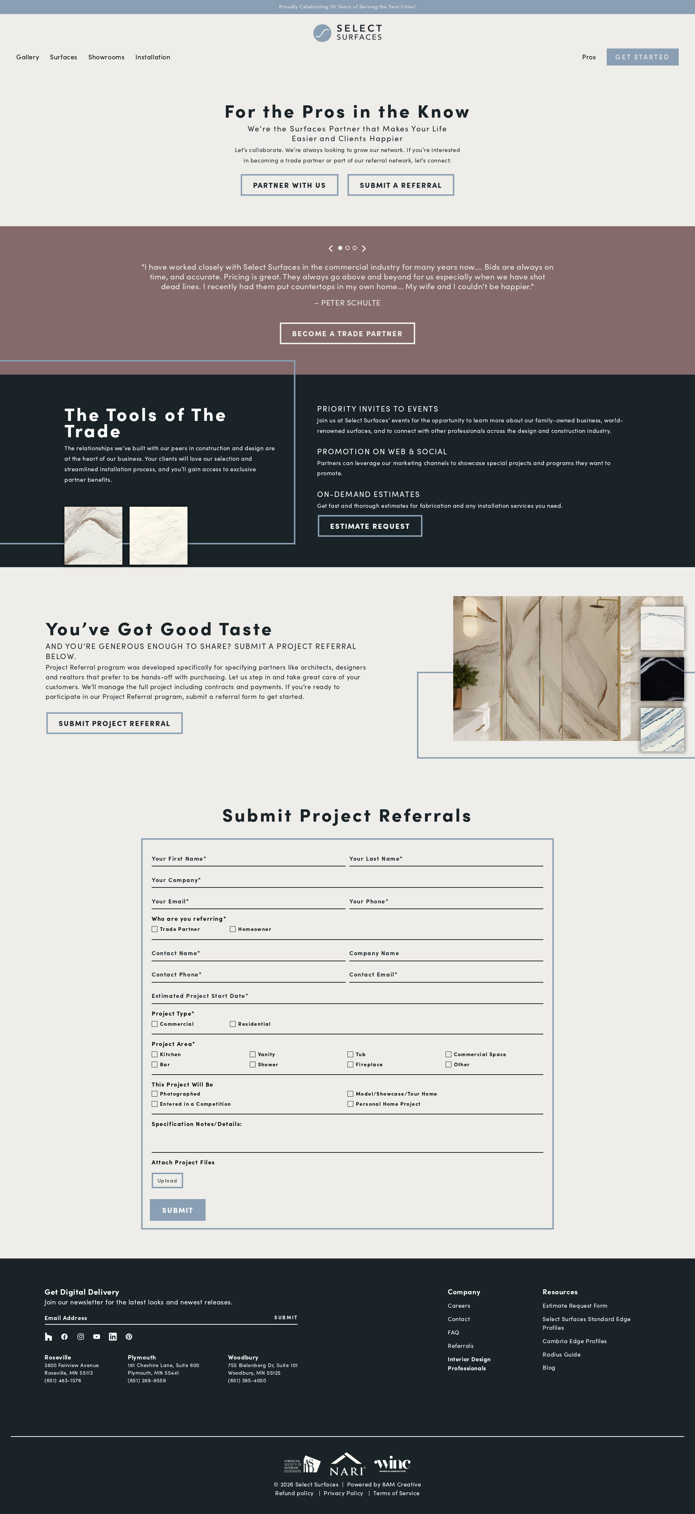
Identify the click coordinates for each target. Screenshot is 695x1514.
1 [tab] (340, 248)
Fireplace (369, 1064)
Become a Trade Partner (347, 333)
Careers (459, 1305)
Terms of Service (396, 1493)
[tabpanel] (347, 288)
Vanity (266, 1054)
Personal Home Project (388, 1103)
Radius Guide (562, 1354)
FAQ (454, 1332)
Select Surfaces (317, 1484)
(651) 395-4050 (247, 1380)
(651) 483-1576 (63, 1380)
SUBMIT (286, 1317)
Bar (165, 1064)
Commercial (177, 1023)
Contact (459, 1319)
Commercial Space (480, 1054)
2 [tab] (347, 248)
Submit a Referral (401, 185)
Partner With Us (289, 185)
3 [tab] (355, 248)
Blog (549, 1367)
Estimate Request (370, 525)
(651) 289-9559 (147, 1380)
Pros (589, 57)
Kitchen (170, 1054)
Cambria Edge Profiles (575, 1341)
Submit (177, 1210)
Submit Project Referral (114, 723)
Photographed (180, 1093)
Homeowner (254, 928)
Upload (167, 1180)
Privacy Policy (343, 1493)
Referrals (460, 1345)
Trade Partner (180, 928)
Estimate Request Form (575, 1305)
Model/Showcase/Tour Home (397, 1093)
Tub (361, 1054)
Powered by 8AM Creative (384, 1484)
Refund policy (294, 1493)
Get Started (642, 56)
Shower (268, 1064)
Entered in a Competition (195, 1103)
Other (462, 1064)
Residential (254, 1023)
